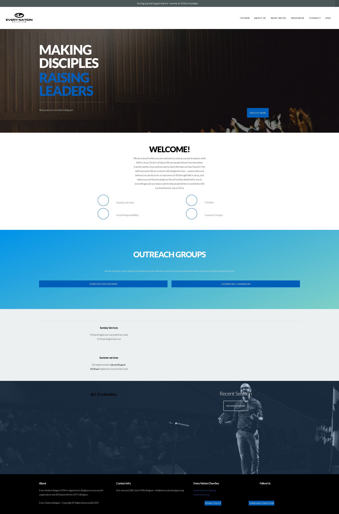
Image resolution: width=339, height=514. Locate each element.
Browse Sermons (235, 406)
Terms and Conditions (261, 503)
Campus (209, 202)
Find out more (258, 112)
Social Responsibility (127, 215)
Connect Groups (214, 215)
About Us (260, 18)
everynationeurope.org (205, 490)
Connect (315, 18)
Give (328, 18)
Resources (298, 18)
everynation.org (201, 494)
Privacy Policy (213, 503)
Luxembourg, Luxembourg (236, 284)
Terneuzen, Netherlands (103, 284)
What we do (279, 18)
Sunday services (125, 202)
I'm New (245, 18)
